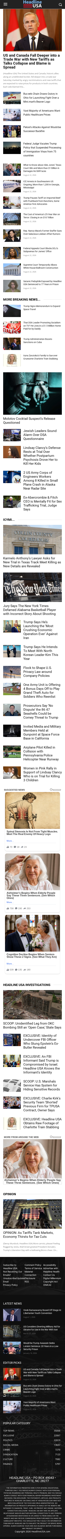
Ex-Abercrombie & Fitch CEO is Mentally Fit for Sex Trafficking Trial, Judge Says (42, 503)
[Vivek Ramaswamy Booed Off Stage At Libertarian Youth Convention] (12, 1315)
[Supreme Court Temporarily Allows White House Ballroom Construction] (12, 269)
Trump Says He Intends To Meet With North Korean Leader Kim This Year (40, 653)
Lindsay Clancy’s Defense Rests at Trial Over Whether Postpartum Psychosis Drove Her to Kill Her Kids (42, 456)
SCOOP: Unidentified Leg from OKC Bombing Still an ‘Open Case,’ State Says (32, 1025)
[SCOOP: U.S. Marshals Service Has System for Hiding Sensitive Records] (12, 1086)
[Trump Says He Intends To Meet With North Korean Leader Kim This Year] (12, 651)
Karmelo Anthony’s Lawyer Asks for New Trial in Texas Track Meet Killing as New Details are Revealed (32, 562)
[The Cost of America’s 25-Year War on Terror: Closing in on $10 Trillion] (12, 219)
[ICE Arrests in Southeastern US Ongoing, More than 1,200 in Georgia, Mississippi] (12, 186)
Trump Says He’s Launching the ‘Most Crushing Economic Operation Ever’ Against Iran (40, 630)
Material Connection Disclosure (30, 1275)
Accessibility (49, 1265)
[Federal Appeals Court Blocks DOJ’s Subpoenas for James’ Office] (12, 253)
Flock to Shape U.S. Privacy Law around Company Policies (37, 672)
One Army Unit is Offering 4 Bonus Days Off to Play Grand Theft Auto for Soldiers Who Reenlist (41, 691)
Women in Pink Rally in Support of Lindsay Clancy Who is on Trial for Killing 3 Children (42, 774)
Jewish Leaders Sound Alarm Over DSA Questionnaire (40, 435)
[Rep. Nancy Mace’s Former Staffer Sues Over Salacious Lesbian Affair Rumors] (12, 235)
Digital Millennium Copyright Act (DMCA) (52, 1281)
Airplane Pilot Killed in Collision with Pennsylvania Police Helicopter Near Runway (41, 753)
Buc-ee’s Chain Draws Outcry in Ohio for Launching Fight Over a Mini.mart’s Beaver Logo (41, 97)
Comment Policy (33, 1265)
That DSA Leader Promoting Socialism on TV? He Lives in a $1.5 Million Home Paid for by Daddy (42, 325)
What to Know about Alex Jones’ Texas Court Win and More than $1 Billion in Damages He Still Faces (42, 168)
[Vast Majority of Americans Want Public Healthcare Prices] (12, 115)
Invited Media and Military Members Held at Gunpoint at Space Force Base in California (42, 732)
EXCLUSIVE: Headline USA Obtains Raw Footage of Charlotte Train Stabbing (42, 1123)
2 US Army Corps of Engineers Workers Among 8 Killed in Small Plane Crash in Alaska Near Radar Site (40, 480)
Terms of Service (33, 1268)
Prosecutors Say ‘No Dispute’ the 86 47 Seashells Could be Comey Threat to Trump (40, 711)
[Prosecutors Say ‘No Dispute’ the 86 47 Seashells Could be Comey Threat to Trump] (12, 710)
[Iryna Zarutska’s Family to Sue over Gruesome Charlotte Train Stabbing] (12, 360)
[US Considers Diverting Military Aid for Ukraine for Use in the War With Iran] (12, 1331)
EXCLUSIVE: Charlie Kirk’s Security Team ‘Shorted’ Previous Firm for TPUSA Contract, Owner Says (42, 1104)
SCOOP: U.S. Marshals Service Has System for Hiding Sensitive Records (41, 1085)
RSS (27, 1281)
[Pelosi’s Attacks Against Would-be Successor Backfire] (12, 131)
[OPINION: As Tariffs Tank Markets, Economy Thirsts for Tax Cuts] (32, 1214)
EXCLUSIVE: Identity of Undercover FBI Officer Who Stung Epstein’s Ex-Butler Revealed (41, 1041)
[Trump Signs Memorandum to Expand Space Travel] (12, 311)
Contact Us (49, 1275)
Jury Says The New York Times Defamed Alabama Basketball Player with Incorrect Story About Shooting (29, 610)
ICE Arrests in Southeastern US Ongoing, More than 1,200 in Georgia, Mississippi (41, 184)
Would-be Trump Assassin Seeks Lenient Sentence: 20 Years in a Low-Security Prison (41, 1346)
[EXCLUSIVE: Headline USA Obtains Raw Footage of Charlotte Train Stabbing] (12, 1123)
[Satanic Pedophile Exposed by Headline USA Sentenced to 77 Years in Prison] (12, 286)
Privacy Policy (10, 1285)
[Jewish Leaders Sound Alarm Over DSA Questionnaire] (12, 435)
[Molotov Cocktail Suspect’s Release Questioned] (32, 393)
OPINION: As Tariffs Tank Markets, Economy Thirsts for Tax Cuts (28, 1235)
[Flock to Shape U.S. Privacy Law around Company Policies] (12, 672)
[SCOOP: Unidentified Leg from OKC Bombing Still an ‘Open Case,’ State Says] (32, 1005)
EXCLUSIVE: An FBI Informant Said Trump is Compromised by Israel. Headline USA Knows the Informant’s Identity (41, 1064)
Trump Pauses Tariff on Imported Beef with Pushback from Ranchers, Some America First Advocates (41, 201)
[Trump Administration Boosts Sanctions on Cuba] (12, 344)
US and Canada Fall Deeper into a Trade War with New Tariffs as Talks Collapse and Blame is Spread (31, 61)
